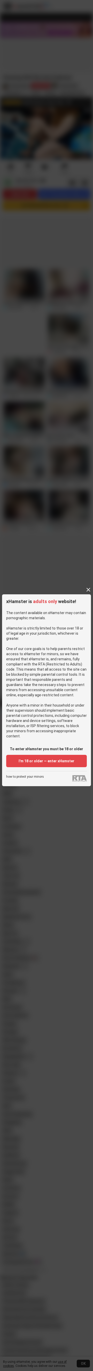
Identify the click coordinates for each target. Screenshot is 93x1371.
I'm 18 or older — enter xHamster (46, 761)
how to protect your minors (25, 776)
